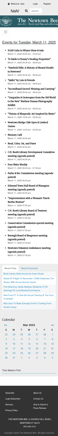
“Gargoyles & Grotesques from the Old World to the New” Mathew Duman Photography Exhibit (32, 101)
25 (21, 334)
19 (29, 348)
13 (37, 344)
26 (29, 334)
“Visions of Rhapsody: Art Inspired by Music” (32, 113)
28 (45, 334)
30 (6, 357)
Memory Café (15, 135)
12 (29, 344)
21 (45, 348)
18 (21, 348)
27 (37, 334)
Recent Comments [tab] (29, 268)
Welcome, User (17, 3)
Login (35, 3)
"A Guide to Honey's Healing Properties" (29, 59)
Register (47, 3)
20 (37, 348)
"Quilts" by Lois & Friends (21, 80)
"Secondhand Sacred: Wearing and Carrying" (31, 89)
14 (45, 344)
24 (14, 334)
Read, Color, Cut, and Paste (22, 143)
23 (6, 334)
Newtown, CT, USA (14, 11)
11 (21, 344)
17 (14, 348)
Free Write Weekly (17, 164)
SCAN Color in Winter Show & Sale (26, 50)
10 (14, 344)
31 (14, 357)
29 (52, 353)
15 (52, 344)
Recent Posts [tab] (10, 268)
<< (5, 325)
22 (52, 348)
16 (6, 348)
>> (52, 325)
